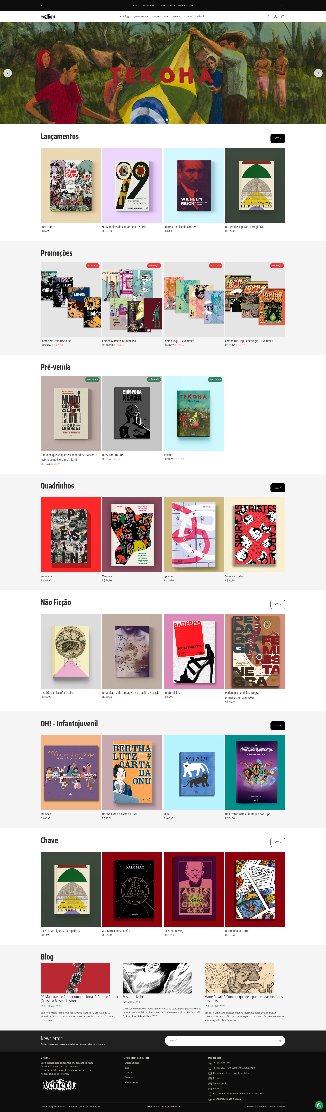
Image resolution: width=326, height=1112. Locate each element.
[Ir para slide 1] (156, 120)
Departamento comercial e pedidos (231, 1073)
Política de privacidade (53, 1106)
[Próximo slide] (281, 5)
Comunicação (220, 1083)
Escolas (128, 1077)
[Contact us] (319, 1105)
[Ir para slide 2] (159, 120)
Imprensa (218, 1078)
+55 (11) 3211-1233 (221, 1062)
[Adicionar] (96, 218)
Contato (128, 1072)
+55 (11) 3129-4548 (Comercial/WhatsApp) (234, 1067)
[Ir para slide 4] (167, 120)
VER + (278, 138)
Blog (126, 1067)
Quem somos (131, 1062)
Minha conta (131, 1082)
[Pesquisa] (268, 16)
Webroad (175, 1106)
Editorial (217, 1088)
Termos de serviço (256, 1106)
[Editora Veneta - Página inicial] (59, 1085)
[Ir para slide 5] (170, 120)
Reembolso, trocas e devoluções (84, 1106)
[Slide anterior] (42, 5)
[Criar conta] (280, 1040)
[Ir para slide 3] (163, 120)
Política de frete (277, 1106)
